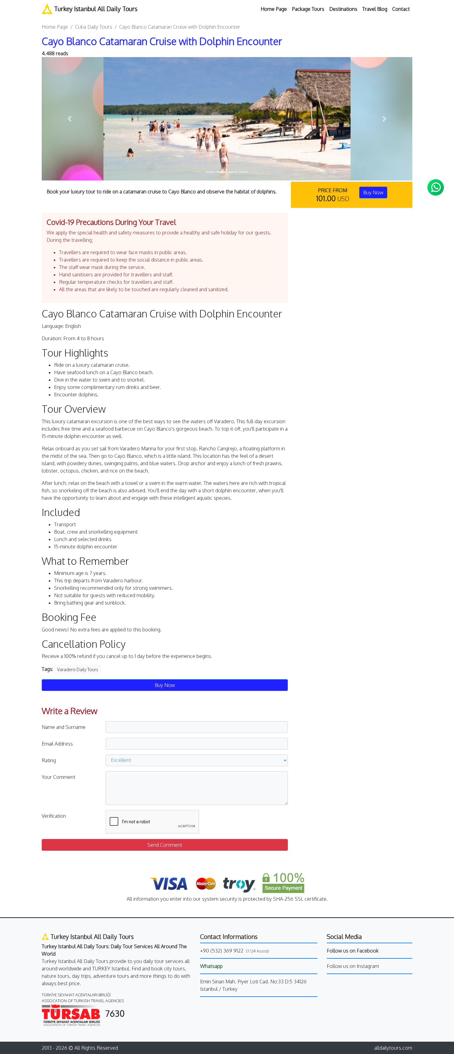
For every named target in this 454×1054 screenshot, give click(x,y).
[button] (69, 118)
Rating (49, 760)
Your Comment (58, 777)
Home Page (274, 9)
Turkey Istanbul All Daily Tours (95, 9)
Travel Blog (374, 9)
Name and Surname (64, 727)
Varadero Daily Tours (77, 669)
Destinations (343, 9)
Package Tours (308, 9)
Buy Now (373, 192)
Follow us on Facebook (353, 951)
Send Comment (164, 845)
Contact (401, 9)
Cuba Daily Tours (93, 27)
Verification (54, 816)
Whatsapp (211, 966)
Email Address (57, 744)
